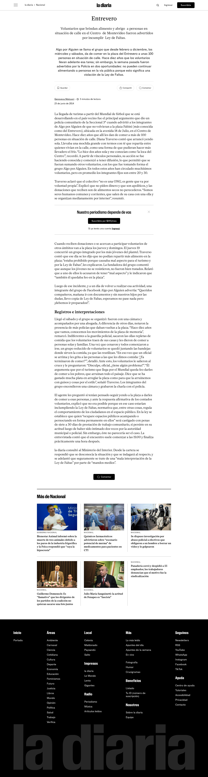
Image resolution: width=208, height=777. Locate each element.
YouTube (180, 650)
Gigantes (89, 685)
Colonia (88, 640)
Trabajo (51, 717)
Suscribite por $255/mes (104, 221)
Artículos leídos (93, 711)
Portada (18, 640)
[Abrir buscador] (158, 5)
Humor (130, 667)
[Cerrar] (148, 212)
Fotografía (132, 662)
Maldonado (90, 645)
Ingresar (168, 5)
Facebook (181, 664)
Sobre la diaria (134, 712)
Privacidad (181, 699)
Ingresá (116, 228)
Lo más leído (133, 640)
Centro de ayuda (185, 685)
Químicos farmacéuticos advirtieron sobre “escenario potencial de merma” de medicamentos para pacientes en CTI (103, 543)
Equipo (130, 717)
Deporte (51, 664)
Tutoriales (180, 690)
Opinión (51, 702)
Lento (87, 680)
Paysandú (90, 650)
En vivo (130, 654)
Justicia (51, 688)
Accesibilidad (182, 695)
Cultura (51, 659)
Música (88, 706)
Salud (50, 712)
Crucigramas (133, 672)
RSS (177, 645)
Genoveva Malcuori (64, 99)
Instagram (181, 659)
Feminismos (53, 678)
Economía (52, 669)
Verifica (51, 722)
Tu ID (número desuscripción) (135, 695)
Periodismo (90, 701)
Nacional (40, 5)
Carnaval (52, 645)
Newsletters (182, 640)
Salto (87, 654)
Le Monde (90, 675)
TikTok (179, 669)
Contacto (180, 704)
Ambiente (52, 640)
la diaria (29, 5)
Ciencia (51, 650)
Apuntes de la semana (138, 650)
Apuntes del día (135, 645)
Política (51, 707)
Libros (50, 693)
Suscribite (186, 5)
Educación (53, 674)
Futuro (50, 683)
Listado (130, 688)
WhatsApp (181, 654)
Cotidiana (52, 654)
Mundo (51, 698)
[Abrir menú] (15, 5)
